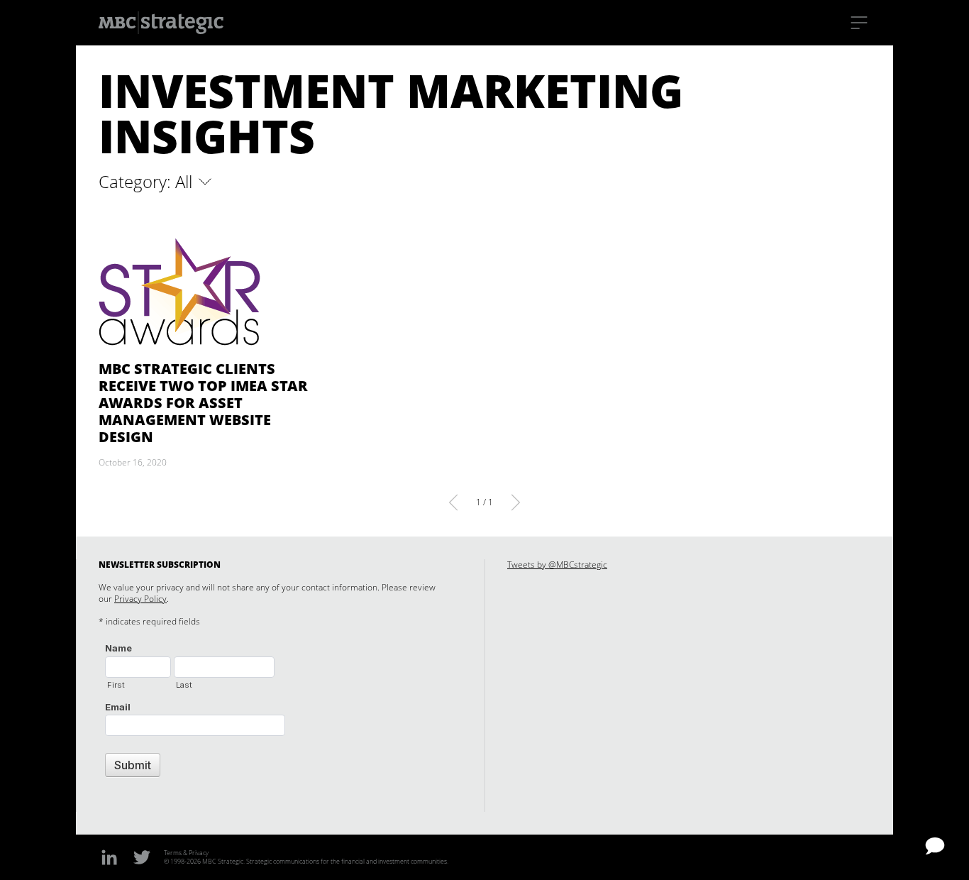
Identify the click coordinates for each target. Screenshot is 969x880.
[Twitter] (142, 857)
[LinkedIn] (109, 857)
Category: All (147, 181)
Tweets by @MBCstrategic (557, 565)
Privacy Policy (140, 599)
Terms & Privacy (186, 852)
